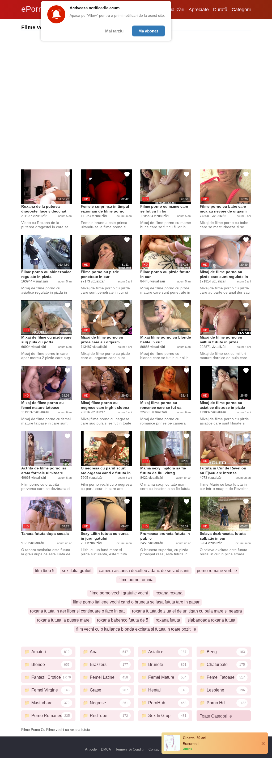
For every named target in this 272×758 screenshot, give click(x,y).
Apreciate (199, 9)
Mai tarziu (114, 31)
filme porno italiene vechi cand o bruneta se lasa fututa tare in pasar (136, 602)
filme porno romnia (136, 579)
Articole (91, 749)
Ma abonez (148, 31)
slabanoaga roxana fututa (211, 620)
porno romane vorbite (217, 570)
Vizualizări (173, 9)
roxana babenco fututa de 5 (122, 620)
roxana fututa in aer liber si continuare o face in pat (77, 611)
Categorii (241, 9)
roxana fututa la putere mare (63, 620)
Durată (220, 9)
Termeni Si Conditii (129, 749)
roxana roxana (168, 593)
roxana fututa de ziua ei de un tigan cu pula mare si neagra (187, 611)
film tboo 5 (44, 570)
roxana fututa (168, 620)
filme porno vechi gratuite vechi (119, 593)
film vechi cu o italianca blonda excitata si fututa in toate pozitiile (136, 629)
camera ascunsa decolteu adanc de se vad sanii (144, 570)
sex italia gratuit (76, 570)
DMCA (106, 749)
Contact (154, 749)
